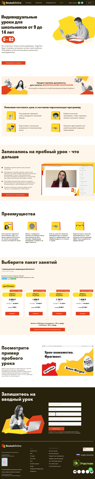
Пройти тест (33, 451)
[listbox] (52, 414)
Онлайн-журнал (34, 463)
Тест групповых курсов (55, 461)
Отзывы (32, 456)
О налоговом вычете (55, 466)
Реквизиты (33, 471)
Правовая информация (36, 469)
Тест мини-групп (53, 463)
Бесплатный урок (54, 453)
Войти (90, 3)
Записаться (56, 429)
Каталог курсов (53, 451)
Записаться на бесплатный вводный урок (47, 329)
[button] (46, 319)
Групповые (39, 2)
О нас (61, 2)
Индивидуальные (51, 2)
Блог (31, 461)
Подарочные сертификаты (56, 456)
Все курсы (28, 2)
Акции (32, 466)
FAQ (31, 453)
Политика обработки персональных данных (12, 469)
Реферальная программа (56, 458)
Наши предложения (53, 448)
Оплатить (12, 313)
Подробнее (77, 433)
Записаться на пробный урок (15, 195)
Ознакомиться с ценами (13, 63)
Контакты (33, 458)
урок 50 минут (8, 286)
